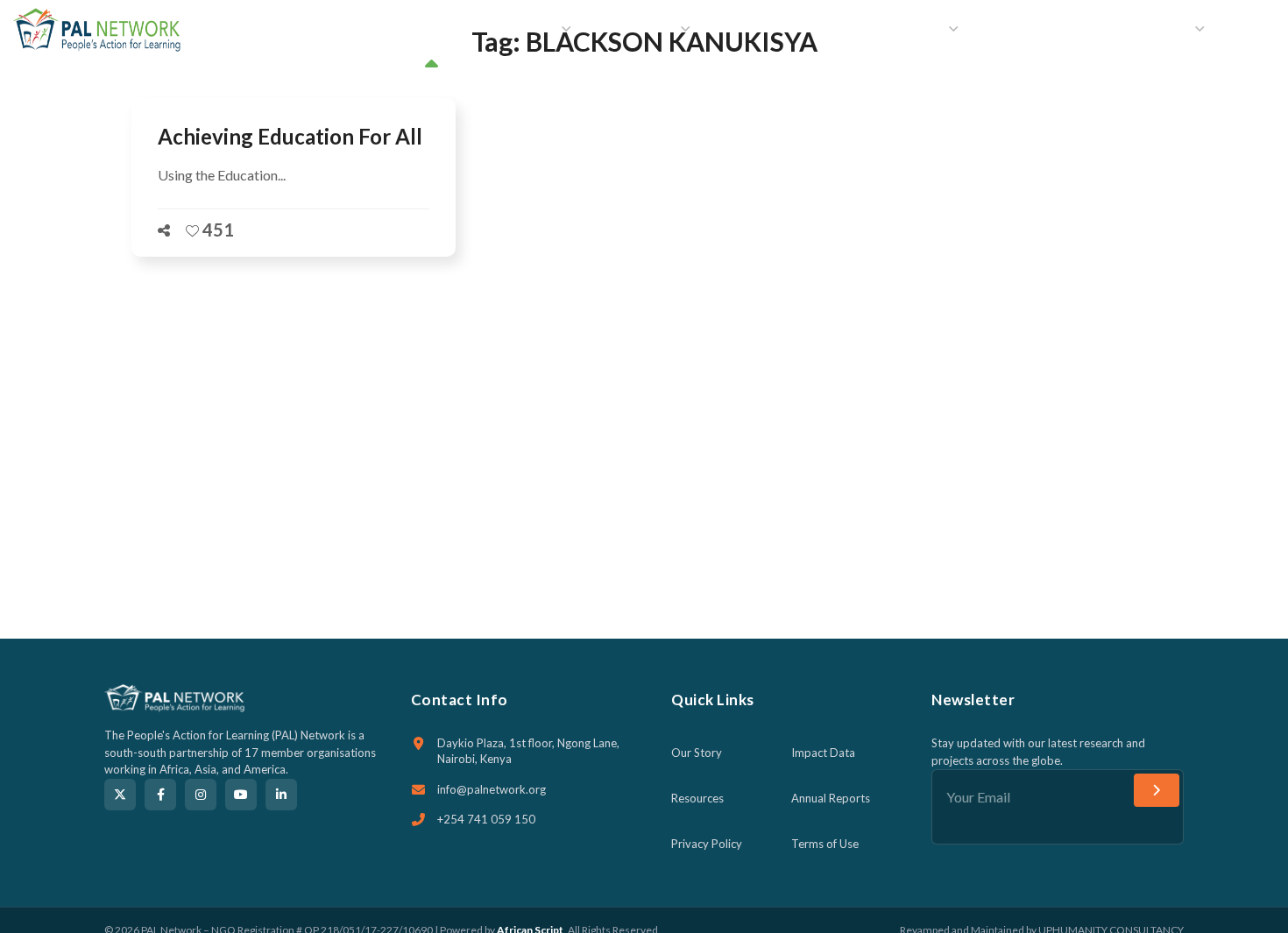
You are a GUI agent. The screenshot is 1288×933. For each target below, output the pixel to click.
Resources (697, 798)
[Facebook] (160, 794)
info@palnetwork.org (491, 789)
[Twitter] (120, 794)
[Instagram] (200, 794)
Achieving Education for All (290, 136)
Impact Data (823, 753)
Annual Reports (830, 798)
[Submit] (1156, 790)
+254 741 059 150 (486, 819)
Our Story (696, 753)
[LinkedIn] (281, 794)
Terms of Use (825, 844)
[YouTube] (241, 794)
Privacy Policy (706, 844)
